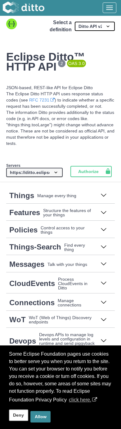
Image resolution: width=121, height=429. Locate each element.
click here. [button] (80, 399)
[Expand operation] (104, 195)
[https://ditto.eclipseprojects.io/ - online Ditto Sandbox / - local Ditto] (34, 172)
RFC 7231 (39, 100)
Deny (18, 415)
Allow (41, 416)
